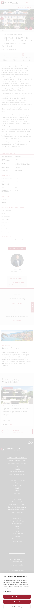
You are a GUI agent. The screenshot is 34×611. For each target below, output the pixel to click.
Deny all (17, 602)
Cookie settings (17, 607)
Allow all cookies (17, 597)
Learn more (7, 591)
